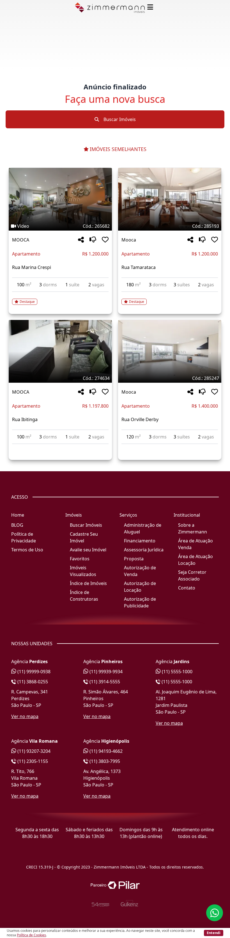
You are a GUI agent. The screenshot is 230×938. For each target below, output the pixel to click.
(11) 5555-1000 (176, 671)
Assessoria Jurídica (144, 550)
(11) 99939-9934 (105, 671)
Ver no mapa (24, 716)
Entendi (213, 932)
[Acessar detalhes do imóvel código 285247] (169, 447)
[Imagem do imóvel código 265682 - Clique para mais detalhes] (60, 199)
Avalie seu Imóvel (88, 550)
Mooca (128, 240)
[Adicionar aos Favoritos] (105, 240)
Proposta (134, 559)
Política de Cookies (31, 935)
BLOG (17, 525)
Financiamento (139, 541)
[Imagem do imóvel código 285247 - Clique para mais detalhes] (169, 351)
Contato (186, 588)
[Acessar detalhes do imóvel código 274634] (60, 447)
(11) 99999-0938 (33, 671)
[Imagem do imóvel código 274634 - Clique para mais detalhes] (60, 351)
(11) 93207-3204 (33, 751)
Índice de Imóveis (88, 583)
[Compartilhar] (81, 240)
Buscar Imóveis (119, 119)
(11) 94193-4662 (105, 751)
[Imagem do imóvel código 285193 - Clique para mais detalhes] (169, 199)
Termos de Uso (27, 550)
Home (17, 515)
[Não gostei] (92, 240)
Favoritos (79, 559)
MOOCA (20, 240)
